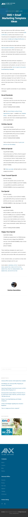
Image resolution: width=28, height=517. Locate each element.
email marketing (6, 267)
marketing (4, 269)
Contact (3, 465)
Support (3, 489)
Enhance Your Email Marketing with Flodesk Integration (11, 400)
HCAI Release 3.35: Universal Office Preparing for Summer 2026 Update (12, 384)
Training (3, 491)
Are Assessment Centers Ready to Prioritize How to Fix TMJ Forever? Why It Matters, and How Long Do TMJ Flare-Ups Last (13, 394)
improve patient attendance (7, 48)
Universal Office (10, 11)
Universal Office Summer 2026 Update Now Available (13, 381)
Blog (2, 468)
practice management (14, 269)
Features (3, 480)
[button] (25, 4)
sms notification (12, 271)
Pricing (2, 483)
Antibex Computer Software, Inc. (11, 512)
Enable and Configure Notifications (16, 39)
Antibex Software (8, 3)
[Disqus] (14, 315)
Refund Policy (16, 513)
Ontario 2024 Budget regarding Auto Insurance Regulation (12, 404)
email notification (16, 267)
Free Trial (3, 486)
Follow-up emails (9, 169)
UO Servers (3, 494)
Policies (3, 471)
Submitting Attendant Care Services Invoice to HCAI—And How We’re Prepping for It (13, 389)
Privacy (10, 513)
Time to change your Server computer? (10, 408)
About (2, 462)
